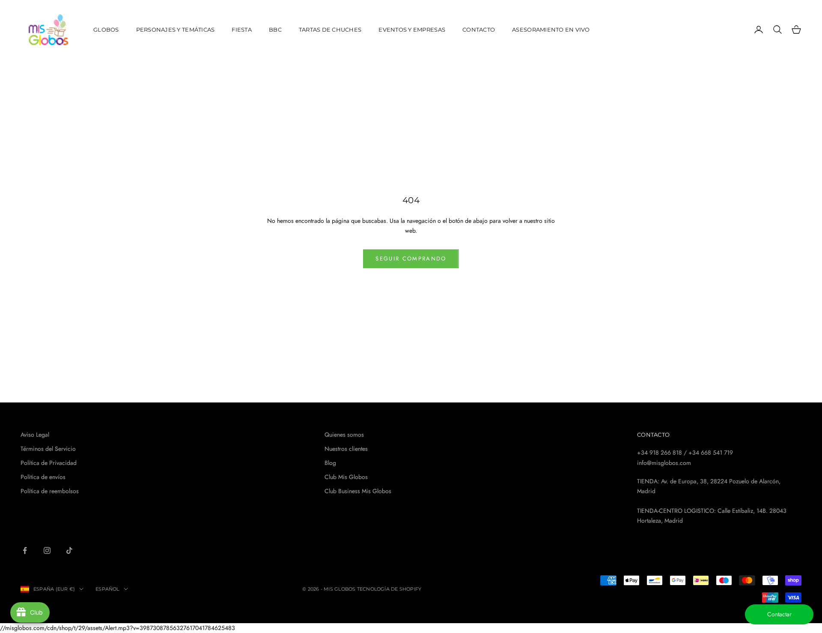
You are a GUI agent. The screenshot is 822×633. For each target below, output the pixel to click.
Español (107, 589)
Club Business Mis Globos (358, 491)
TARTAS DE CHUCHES (330, 29)
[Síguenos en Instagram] (47, 550)
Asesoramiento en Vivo (551, 29)
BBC (275, 29)
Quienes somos (344, 434)
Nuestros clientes (346, 448)
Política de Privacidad (49, 462)
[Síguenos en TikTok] (69, 550)
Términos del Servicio (48, 448)
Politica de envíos (43, 477)
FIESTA (242, 29)
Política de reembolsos (50, 491)
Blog (330, 462)
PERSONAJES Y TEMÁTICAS (175, 29)
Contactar (779, 614)
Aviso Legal (35, 434)
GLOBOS (106, 29)
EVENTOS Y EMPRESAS (411, 29)
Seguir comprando (410, 258)
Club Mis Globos (346, 477)
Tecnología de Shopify (389, 589)
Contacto (478, 29)
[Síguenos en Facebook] (25, 550)
